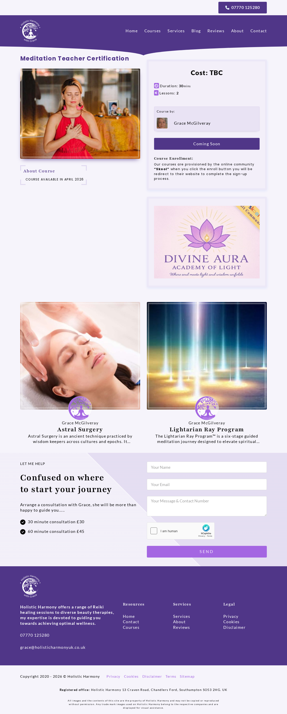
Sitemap (187, 676)
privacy (231, 616)
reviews (215, 30)
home (132, 30)
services (176, 30)
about (237, 30)
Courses (152, 30)
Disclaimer (152, 676)
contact (258, 30)
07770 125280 (35, 635)
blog (196, 30)
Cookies (131, 676)
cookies (231, 621)
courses (131, 627)
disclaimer (234, 627)
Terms (170, 676)
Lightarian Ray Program (207, 429)
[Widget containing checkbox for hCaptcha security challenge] (181, 530)
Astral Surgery (80, 429)
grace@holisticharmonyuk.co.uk (53, 647)
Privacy (113, 676)
